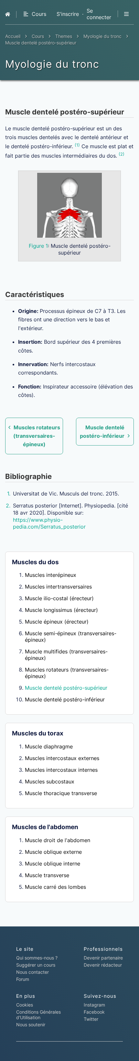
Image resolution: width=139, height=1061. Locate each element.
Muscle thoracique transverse (61, 793)
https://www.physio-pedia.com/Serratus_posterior (49, 523)
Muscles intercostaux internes (61, 770)
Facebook (94, 1012)
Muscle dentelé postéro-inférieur (65, 699)
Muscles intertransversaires (58, 586)
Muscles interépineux (50, 575)
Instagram (94, 1004)
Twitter (91, 1019)
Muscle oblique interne (52, 863)
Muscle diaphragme (49, 746)
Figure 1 (38, 246)
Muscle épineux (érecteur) (57, 621)
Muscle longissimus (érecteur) (61, 610)
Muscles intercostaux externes (62, 758)
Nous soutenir (30, 1024)
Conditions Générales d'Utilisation (38, 1014)
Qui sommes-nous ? (37, 957)
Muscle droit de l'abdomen (57, 840)
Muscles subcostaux (49, 781)
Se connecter (99, 13)
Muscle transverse (47, 875)
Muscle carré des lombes (55, 887)
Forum (22, 979)
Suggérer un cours (35, 965)
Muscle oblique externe (53, 852)
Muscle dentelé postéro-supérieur (66, 688)
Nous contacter (32, 972)
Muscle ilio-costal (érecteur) (59, 598)
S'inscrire (68, 14)
